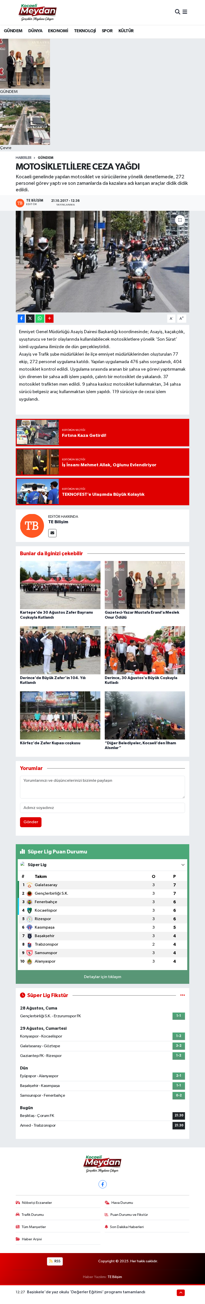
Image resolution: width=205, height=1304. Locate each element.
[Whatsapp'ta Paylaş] (40, 318)
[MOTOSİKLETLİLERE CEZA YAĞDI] (103, 261)
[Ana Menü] (184, 12)
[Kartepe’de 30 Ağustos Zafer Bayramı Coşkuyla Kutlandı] (60, 585)
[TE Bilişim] (32, 525)
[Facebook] (102, 1184)
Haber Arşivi (32, 1239)
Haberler (24, 158)
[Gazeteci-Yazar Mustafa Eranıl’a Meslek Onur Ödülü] (145, 585)
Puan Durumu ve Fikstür (129, 1215)
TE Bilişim (58, 522)
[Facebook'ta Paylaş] (21, 318)
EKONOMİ (58, 31)
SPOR (107, 31)
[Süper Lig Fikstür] (182, 995)
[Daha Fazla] (49, 318)
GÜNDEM (13, 31)
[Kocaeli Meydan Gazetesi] (38, 12)
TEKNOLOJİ (85, 31)
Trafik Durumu (33, 1215)
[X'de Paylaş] (30, 318)
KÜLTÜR (126, 31)
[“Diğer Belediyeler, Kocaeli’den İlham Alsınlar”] (145, 715)
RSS (57, 1261)
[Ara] (177, 12)
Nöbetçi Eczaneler (37, 1203)
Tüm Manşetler (34, 1227)
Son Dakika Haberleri (127, 1227)
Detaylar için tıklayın (102, 977)
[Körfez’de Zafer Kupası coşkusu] (60, 715)
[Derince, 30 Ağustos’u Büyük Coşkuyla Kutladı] (145, 650)
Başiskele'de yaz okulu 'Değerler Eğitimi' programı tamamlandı (86, 1292)
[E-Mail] (52, 533)
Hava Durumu (122, 1203)
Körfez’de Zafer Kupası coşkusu (50, 743)
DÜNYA (35, 31)
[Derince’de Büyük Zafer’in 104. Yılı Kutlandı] (60, 650)
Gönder (31, 822)
